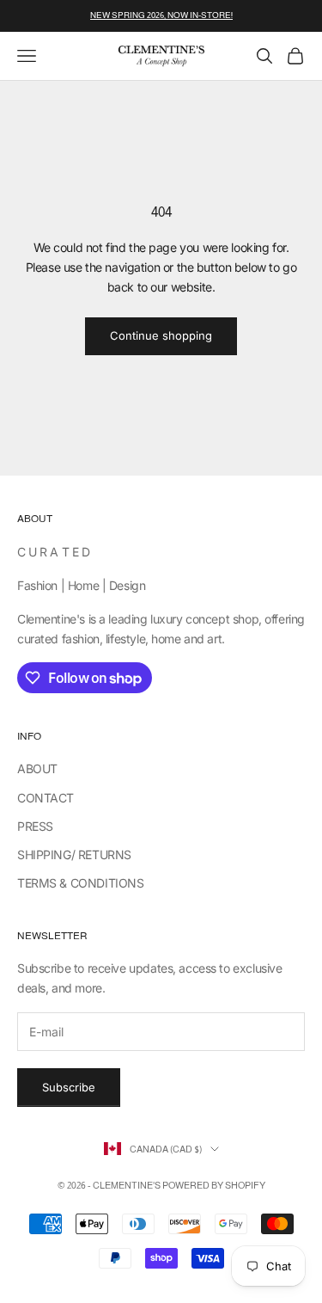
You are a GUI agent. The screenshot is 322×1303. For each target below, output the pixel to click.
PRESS (35, 826)
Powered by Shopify (213, 1185)
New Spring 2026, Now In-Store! (161, 15)
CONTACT (45, 797)
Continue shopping (161, 335)
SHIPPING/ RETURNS (74, 854)
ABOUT (37, 768)
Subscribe (68, 1087)
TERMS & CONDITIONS (80, 883)
